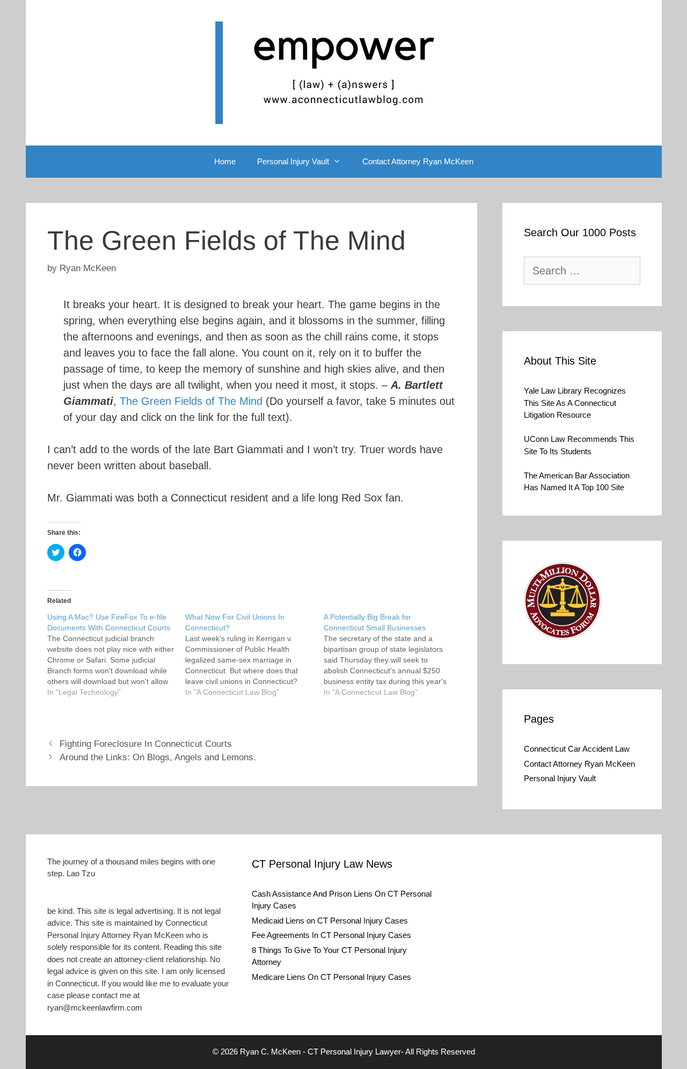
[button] (562, 600)
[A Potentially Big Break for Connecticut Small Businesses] (393, 654)
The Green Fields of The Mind (191, 401)
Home (225, 161)
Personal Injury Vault (293, 161)
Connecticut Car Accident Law (577, 748)
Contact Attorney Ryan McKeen (417, 161)
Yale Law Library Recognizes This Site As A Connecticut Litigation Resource (575, 402)
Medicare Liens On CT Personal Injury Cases (331, 976)
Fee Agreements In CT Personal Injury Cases (331, 935)
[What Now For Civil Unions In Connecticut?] (254, 654)
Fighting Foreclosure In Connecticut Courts (146, 744)
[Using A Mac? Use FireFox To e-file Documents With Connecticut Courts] (116, 654)
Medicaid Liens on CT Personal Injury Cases (330, 920)
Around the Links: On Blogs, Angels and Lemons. (158, 757)
